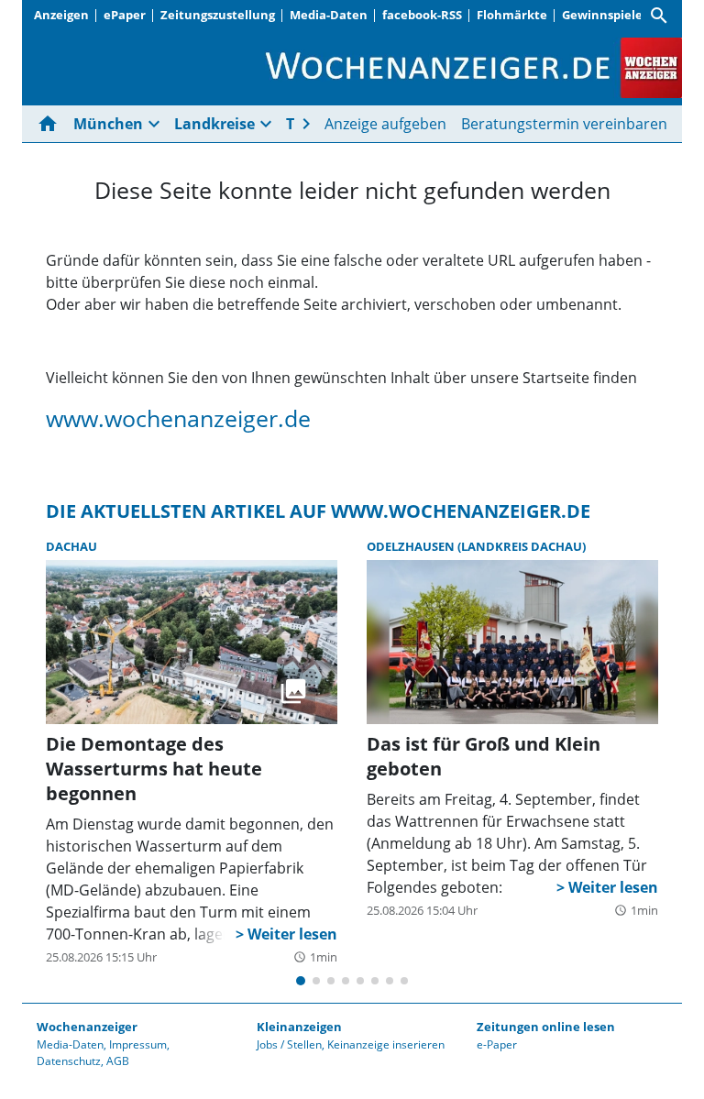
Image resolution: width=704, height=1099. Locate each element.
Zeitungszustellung (217, 14)
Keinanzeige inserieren (386, 1044)
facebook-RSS (422, 14)
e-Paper (497, 1044)
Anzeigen (61, 14)
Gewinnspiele (602, 14)
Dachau (71, 546)
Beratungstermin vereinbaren (564, 124)
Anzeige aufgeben (385, 124)
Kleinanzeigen (299, 1026)
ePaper (125, 14)
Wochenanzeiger (87, 1026)
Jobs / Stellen (289, 1044)
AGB (117, 1061)
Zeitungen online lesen (546, 1026)
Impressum (138, 1044)
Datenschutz (69, 1061)
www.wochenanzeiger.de (178, 418)
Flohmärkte (512, 14)
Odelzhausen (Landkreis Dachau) (476, 546)
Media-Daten (329, 14)
